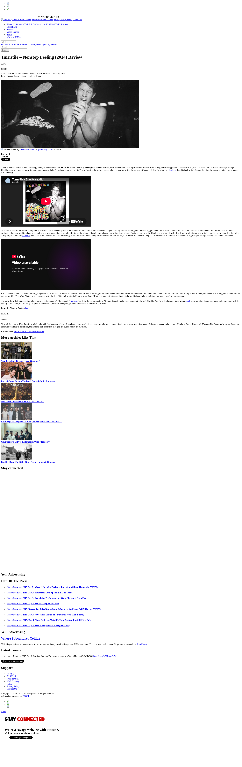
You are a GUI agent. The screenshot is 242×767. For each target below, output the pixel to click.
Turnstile (40, 331)
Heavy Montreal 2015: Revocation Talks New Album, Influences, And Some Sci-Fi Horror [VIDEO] (54, 609)
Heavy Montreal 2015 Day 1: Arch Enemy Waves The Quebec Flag (38, 625)
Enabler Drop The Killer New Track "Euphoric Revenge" (29, 462)
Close (3, 711)
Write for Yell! (22, 24)
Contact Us (40, 24)
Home (4, 44)
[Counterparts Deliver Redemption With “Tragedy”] (16, 439)
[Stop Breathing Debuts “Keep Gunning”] (16, 358)
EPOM (26, 696)
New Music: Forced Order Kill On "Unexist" (22, 401)
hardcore (173, 170)
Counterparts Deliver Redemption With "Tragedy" (25, 442)
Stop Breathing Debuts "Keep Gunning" (20, 361)
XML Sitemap (61, 24)
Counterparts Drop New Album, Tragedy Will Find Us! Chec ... (31, 421)
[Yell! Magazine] (41, 19)
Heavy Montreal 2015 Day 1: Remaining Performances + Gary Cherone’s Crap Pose (47, 598)
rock (188, 301)
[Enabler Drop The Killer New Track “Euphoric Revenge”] (16, 459)
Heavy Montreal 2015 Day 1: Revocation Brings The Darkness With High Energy (45, 614)
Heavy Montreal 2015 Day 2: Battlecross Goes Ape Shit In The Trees (39, 592)
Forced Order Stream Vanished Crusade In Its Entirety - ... (29, 381)
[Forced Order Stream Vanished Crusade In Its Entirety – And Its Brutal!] (16, 379)
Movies (10, 29)
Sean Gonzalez (27, 149)
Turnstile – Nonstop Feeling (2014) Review (38, 44)
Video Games (13, 32)
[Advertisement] (34, 162)
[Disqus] (121, 534)
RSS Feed (50, 24)
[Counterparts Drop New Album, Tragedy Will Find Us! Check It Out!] (16, 419)
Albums (15, 44)
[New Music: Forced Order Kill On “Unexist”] (16, 399)
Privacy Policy (13, 686)
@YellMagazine (45, 149)
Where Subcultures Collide (20, 638)
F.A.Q (32, 24)
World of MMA (14, 37)
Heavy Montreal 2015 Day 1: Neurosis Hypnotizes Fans (33, 603)
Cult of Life (12, 27)
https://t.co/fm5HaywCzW (104, 656)
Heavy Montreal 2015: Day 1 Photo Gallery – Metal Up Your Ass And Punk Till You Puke (49, 620)
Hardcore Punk (29, 331)
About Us (11, 24)
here (27, 308)
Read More (142, 644)
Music (9, 34)
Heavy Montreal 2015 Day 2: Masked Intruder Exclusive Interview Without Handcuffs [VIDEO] (52, 587)
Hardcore (74, 301)
